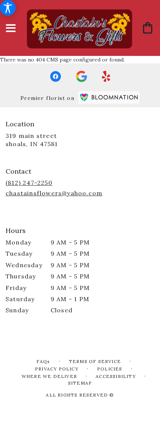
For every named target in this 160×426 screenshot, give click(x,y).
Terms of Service (95, 361)
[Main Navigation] (11, 29)
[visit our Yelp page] (106, 76)
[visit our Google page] (81, 76)
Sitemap (80, 383)
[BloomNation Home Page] (109, 97)
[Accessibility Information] (8, 8)
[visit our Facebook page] (55, 76)
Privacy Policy (57, 369)
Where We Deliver (49, 376)
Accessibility (116, 376)
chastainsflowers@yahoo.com (54, 193)
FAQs (43, 361)
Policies (109, 369)
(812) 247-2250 (29, 182)
